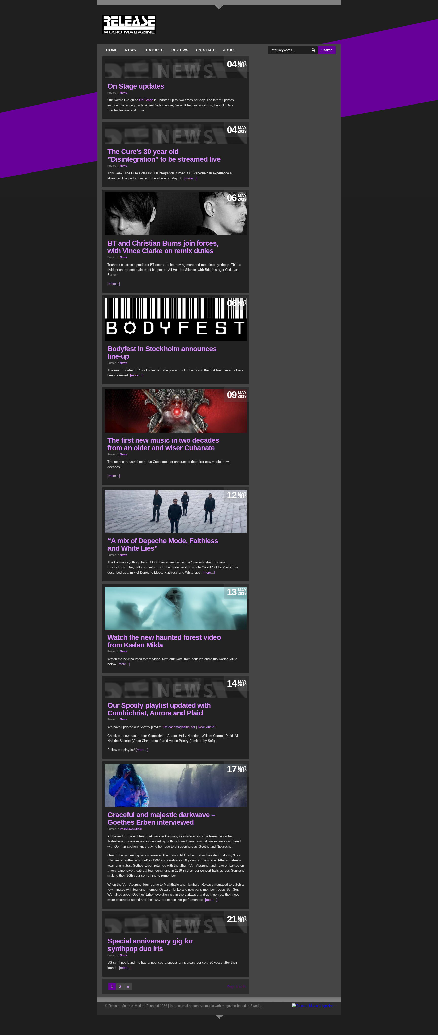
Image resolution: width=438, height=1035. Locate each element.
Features (154, 50)
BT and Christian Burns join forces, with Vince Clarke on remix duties (162, 247)
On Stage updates (135, 86)
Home (111, 50)
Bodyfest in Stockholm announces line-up (162, 352)
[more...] (190, 178)
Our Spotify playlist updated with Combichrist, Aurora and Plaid (159, 709)
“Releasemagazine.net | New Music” (188, 727)
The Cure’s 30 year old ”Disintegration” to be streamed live (164, 155)
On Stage (205, 50)
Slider (138, 828)
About (229, 50)
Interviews (127, 828)
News (130, 50)
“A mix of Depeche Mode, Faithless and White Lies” (162, 544)
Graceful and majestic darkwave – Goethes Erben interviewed (161, 818)
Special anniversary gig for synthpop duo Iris (150, 945)
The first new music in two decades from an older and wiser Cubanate (163, 444)
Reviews (179, 50)
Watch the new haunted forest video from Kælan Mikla (164, 641)
